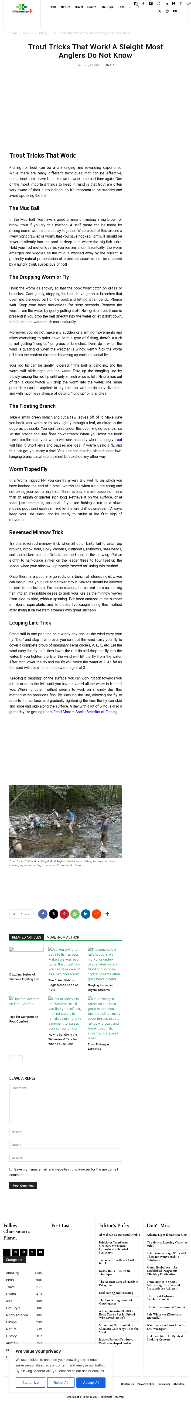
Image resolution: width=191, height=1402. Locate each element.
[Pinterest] (181, 4)
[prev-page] (12, 1058)
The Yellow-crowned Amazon (166, 1307)
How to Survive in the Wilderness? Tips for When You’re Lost (62, 1039)
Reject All (61, 1382)
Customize (30, 1382)
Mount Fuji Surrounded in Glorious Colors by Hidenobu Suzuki (119, 1328)
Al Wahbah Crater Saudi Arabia (119, 1235)
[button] (137, 7)
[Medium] (173, 4)
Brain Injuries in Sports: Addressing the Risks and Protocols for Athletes (163, 1285)
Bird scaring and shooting (116, 1293)
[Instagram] (158, 4)
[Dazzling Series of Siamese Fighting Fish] (26, 959)
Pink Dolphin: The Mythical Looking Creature (165, 1337)
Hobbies (27, 33)
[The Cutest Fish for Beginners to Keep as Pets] (65, 961)
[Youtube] (174, 11)
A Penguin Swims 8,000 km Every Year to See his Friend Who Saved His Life (117, 1314)
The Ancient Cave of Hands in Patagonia (118, 1283)
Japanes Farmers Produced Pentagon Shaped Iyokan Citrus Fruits (116, 1342)
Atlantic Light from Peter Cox (167, 1235)
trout (118, 439)
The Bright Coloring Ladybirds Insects (160, 1297)
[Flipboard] (150, 4)
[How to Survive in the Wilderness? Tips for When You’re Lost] (65, 1013)
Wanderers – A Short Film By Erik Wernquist (166, 1326)
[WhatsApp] (75, 914)
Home (13, 33)
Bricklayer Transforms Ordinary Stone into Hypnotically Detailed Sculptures (113, 1247)
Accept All (91, 1382)
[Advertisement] (65, 111)
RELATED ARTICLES (26, 937)
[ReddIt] (96, 914)
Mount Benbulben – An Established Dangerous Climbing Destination (162, 1270)
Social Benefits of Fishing (96, 712)
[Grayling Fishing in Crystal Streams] (105, 964)
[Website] (167, 11)
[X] (159, 11)
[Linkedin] (166, 4)
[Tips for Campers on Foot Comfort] (26, 1004)
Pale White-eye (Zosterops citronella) (164, 1316)
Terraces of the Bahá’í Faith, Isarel (117, 1261)
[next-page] (20, 1058)
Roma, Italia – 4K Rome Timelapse (114, 1272)
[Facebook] (143, 4)
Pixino (78, 865)
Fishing (42, 33)
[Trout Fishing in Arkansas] (105, 1018)
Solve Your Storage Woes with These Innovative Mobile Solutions (167, 1256)
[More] (107, 914)
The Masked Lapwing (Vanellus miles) (167, 1244)
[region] (60, 1368)
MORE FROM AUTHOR (63, 937)
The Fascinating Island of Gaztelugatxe (115, 1301)
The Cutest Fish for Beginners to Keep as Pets (63, 985)
